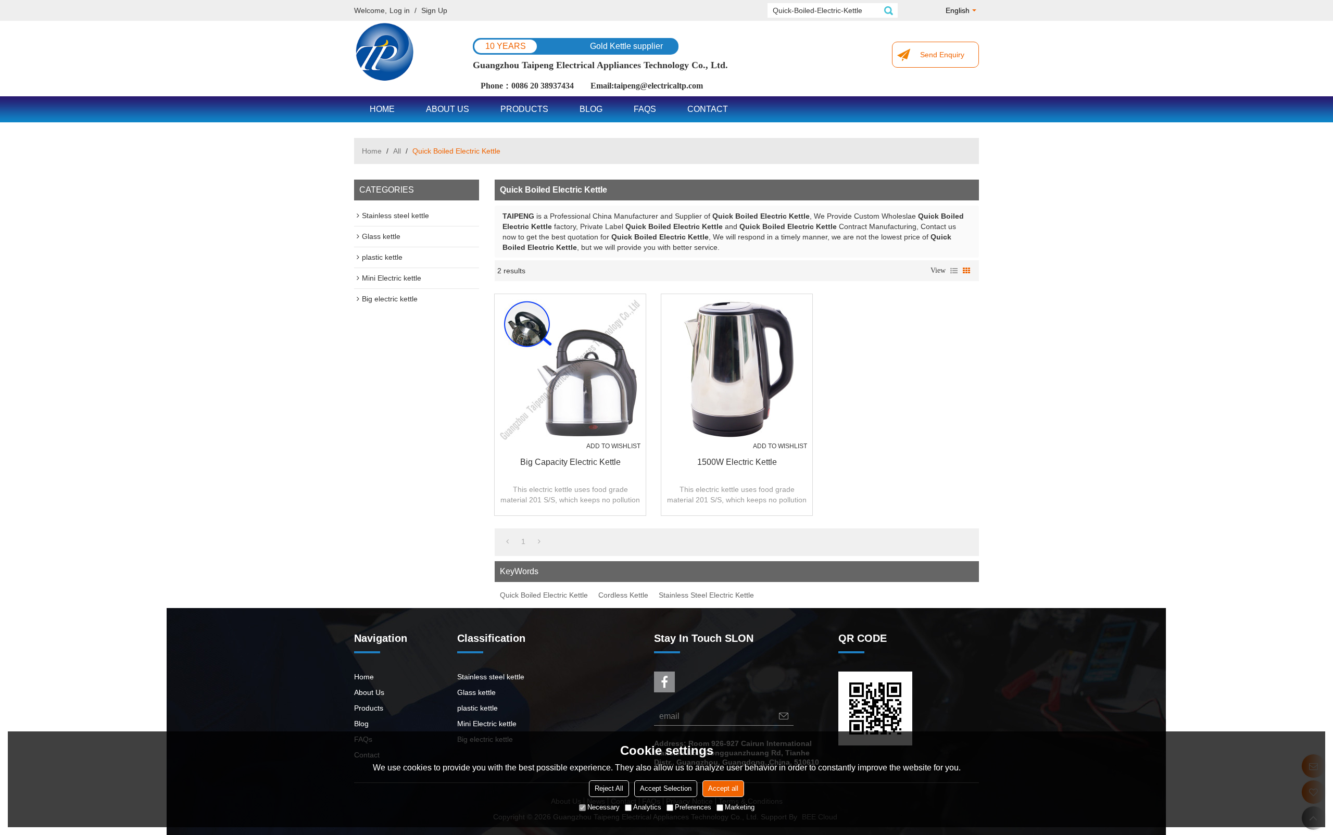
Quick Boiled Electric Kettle (544, 595)
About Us (447, 109)
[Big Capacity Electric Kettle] (570, 369)
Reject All (609, 788)
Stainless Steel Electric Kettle (706, 595)
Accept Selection (665, 788)
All (397, 151)
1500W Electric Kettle (737, 462)
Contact (707, 109)
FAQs (645, 109)
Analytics (647, 807)
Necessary (603, 807)
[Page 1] (507, 541)
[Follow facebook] (664, 682)
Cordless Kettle (623, 595)
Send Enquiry (942, 54)
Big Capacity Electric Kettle (570, 462)
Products (524, 109)
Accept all (723, 788)
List (954, 270)
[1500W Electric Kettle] (736, 369)
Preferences (693, 807)
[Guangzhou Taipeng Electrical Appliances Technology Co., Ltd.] (385, 52)
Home (382, 109)
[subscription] (784, 716)
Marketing (739, 807)
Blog (591, 109)
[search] (888, 10)
